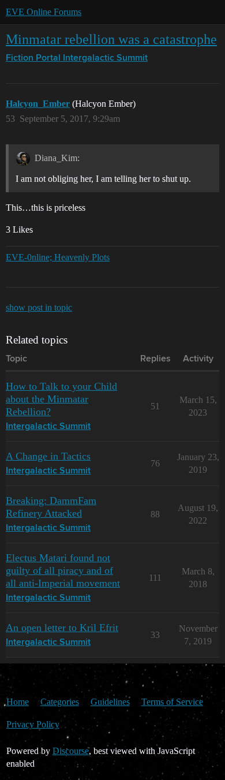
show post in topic (39, 307)
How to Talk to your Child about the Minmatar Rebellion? (61, 398)
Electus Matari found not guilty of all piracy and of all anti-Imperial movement (63, 570)
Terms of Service (172, 702)
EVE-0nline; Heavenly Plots (58, 257)
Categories (59, 702)
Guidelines (110, 702)
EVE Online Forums (43, 12)
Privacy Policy (32, 724)
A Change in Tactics (48, 456)
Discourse (70, 751)
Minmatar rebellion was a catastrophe (111, 39)
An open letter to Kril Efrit (62, 627)
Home (17, 702)
